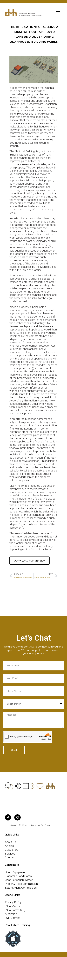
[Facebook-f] (8, 817)
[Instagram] (17, 817)
